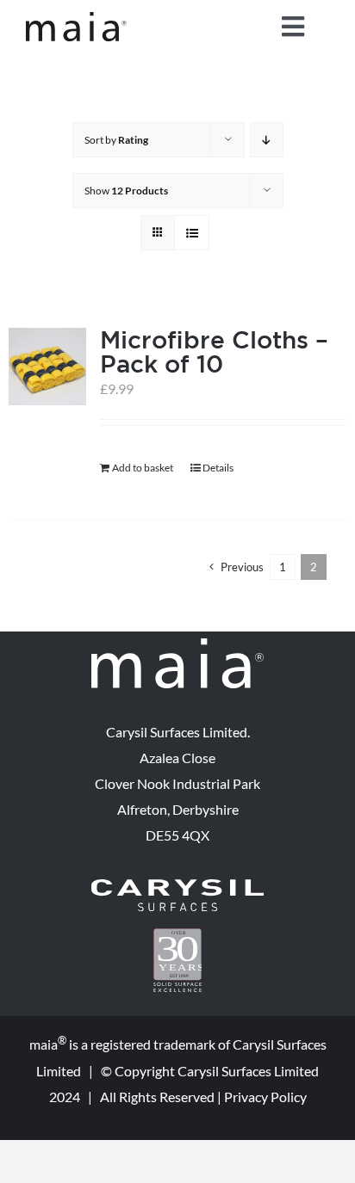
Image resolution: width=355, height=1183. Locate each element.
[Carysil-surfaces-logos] (177, 886)
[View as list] (192, 233)
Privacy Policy (265, 1096)
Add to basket (142, 467)
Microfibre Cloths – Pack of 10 (214, 351)
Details (218, 467)
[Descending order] (266, 139)
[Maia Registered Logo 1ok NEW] (76, 18)
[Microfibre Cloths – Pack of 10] (47, 366)
